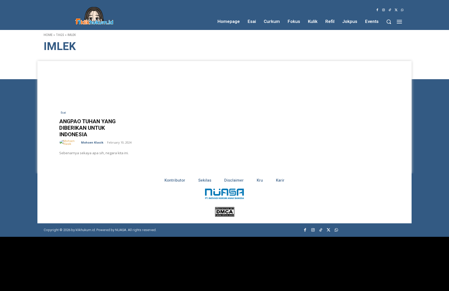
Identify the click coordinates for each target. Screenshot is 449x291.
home (48, 35)
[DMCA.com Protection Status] (224, 215)
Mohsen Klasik (92, 142)
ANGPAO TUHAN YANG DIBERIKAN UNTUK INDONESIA (87, 128)
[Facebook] (377, 10)
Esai (63, 112)
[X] (396, 10)
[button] (388, 21)
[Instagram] (383, 10)
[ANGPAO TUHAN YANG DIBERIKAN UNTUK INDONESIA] (96, 90)
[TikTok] (390, 10)
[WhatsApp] (402, 10)
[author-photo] (69, 142)
